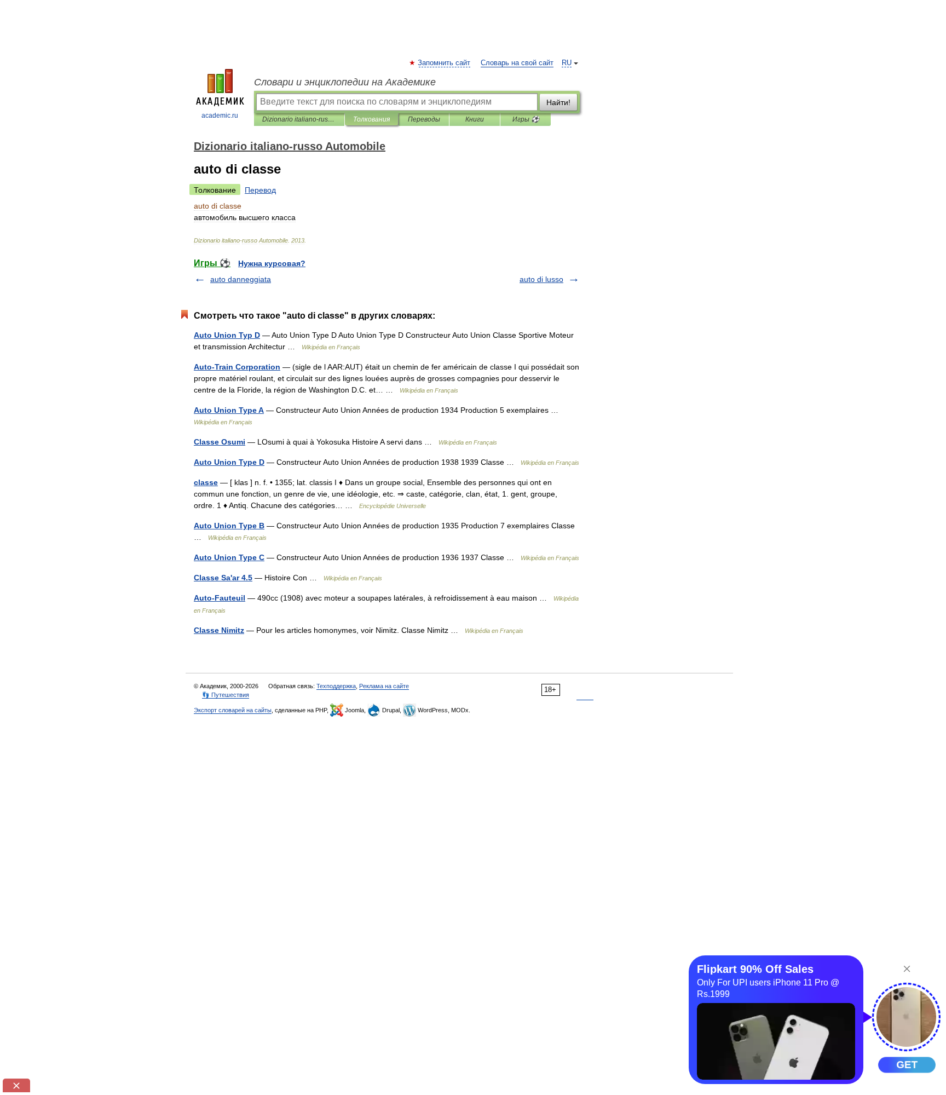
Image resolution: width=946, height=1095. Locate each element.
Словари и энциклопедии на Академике (345, 82)
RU (567, 63)
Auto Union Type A (229, 410)
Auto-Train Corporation (237, 366)
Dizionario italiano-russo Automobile (299, 119)
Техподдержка (336, 686)
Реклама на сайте (384, 686)
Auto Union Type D (229, 462)
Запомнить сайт (444, 63)
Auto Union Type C (229, 557)
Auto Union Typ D (227, 335)
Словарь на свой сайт (517, 63)
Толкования (371, 119)
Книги (474, 119)
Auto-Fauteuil (219, 597)
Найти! (558, 102)
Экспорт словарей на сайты (233, 710)
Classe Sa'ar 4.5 (223, 577)
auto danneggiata (240, 279)
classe (206, 482)
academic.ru (219, 115)
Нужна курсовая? (271, 263)
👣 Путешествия (225, 694)
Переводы (424, 119)
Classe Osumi (219, 441)
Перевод (260, 190)
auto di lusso (541, 279)
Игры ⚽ (525, 119)
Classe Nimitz (219, 630)
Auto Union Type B (229, 525)
